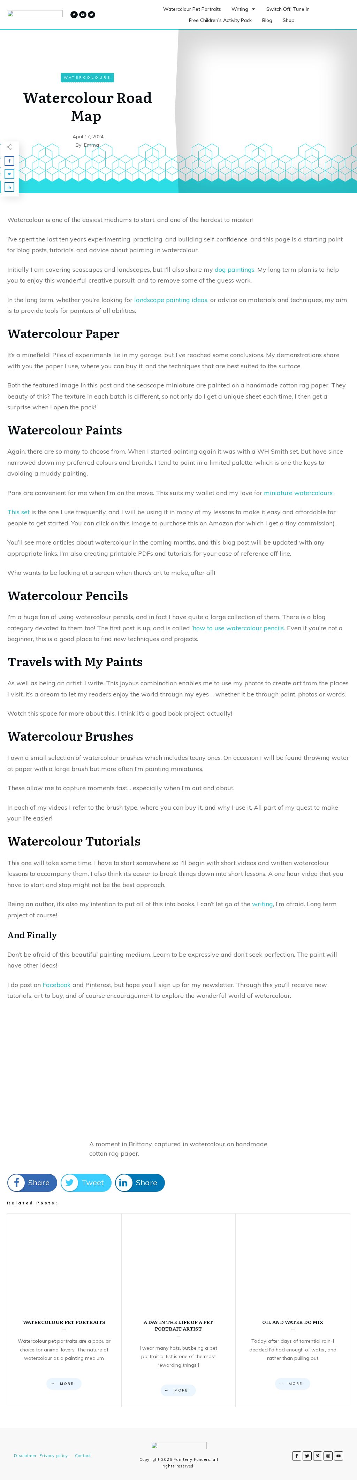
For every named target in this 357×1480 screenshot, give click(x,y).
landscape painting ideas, (171, 300)
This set (18, 512)
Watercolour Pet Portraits (64, 1310)
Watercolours (87, 77)
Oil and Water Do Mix (293, 1310)
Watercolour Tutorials (73, 840)
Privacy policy (53, 1455)
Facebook (58, 985)
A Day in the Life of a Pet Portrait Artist (178, 1310)
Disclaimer (25, 1455)
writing (262, 904)
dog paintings (235, 269)
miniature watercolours (298, 493)
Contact (83, 1455)
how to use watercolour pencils (238, 628)
